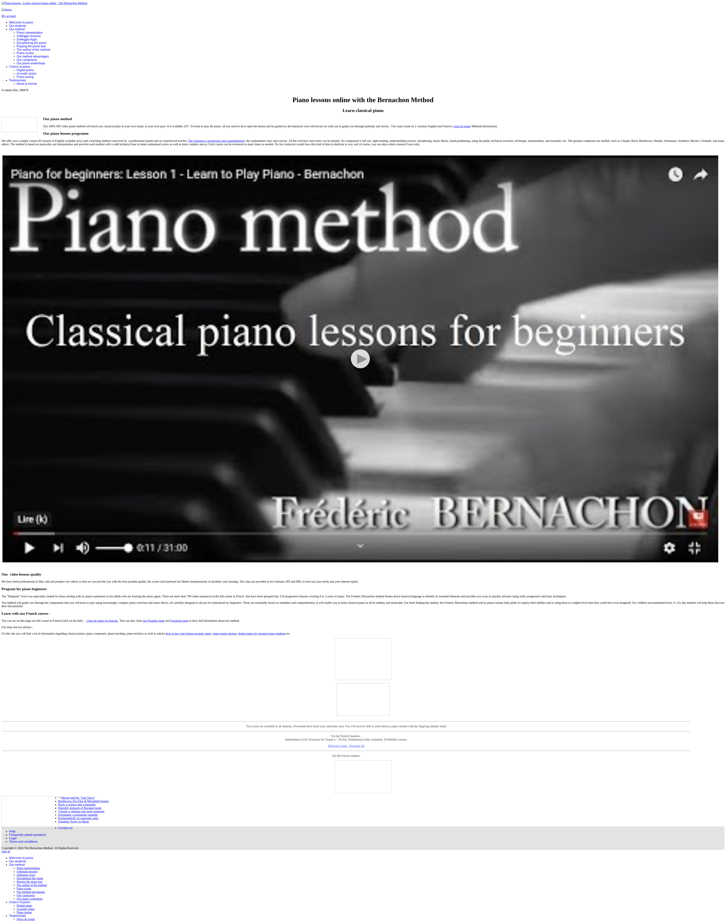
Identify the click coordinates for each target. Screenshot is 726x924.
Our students (17, 25)
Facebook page (179, 620)
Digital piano (25, 70)
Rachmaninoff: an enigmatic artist (78, 818)
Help (12, 831)
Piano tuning (25, 76)
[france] (7, 9)
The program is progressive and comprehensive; (217, 140)
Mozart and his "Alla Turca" (78, 797)
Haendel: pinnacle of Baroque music (80, 808)
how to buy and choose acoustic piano (188, 633)
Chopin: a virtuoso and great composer (81, 811)
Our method (17, 29)
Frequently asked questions (27, 834)
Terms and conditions (23, 841)
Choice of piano (19, 66)
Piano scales (25, 53)
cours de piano (462, 126)
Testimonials (17, 80)
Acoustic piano (26, 73)
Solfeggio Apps (27, 39)
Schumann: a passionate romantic (78, 814)
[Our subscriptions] (363, 699)
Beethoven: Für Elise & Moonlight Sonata (83, 801)
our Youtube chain (153, 620)
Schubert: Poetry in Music (73, 821)
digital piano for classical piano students (261, 633)
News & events (27, 83)
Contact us (65, 828)
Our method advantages (33, 56)
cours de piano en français (102, 620)
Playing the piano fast (31, 46)
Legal (13, 838)
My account (9, 16)
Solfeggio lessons (29, 36)
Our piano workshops (31, 63)
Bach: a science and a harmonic (77, 804)
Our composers (27, 59)
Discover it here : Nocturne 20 (346, 733)
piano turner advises (225, 633)
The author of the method (33, 49)
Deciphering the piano (31, 42)
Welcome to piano (21, 22)
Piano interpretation (30, 32)
